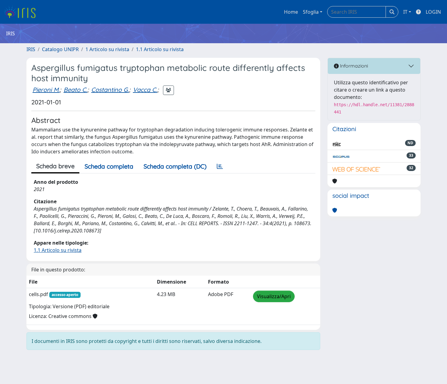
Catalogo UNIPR (60, 49)
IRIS (30, 49)
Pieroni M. (46, 89)
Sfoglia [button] (311, 12)
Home (291, 12)
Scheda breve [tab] (55, 166)
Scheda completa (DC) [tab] (175, 166)
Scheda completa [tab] (109, 166)
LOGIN (433, 12)
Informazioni (353, 66)
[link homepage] (22, 12)
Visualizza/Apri (274, 296)
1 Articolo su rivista (107, 49)
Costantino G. (110, 89)
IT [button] (405, 12)
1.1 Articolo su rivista (160, 49)
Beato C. (75, 89)
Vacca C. (145, 89)
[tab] (220, 166)
